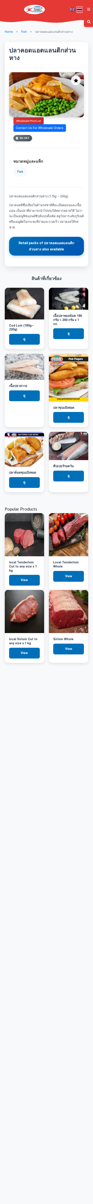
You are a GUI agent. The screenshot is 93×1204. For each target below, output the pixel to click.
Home (9, 31)
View (24, 580)
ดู (24, 339)
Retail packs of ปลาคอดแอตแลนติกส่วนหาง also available (46, 246)
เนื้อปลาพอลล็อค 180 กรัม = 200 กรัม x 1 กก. (67, 320)
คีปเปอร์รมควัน (63, 466)
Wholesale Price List (28, 121)
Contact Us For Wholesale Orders (39, 128)
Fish (24, 31)
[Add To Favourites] (76, 80)
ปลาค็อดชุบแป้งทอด (22, 473)
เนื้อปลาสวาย (18, 386)
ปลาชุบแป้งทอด (63, 408)
